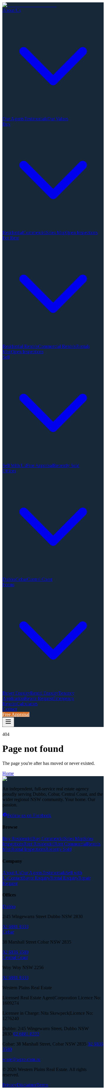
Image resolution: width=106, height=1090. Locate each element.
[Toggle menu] (8, 722)
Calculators (26, 703)
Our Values (57, 118)
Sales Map (55, 232)
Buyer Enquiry (16, 693)
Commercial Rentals (57, 346)
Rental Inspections (28, 849)
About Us (11, 872)
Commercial (34, 232)
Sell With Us (14, 465)
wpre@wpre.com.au (21, 1059)
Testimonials (35, 118)
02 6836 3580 (15, 952)
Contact (9, 709)
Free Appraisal (39, 465)
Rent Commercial (70, 843)
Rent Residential (38, 843)
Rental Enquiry (44, 693)
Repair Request (38, 698)
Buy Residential (17, 838)
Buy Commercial (48, 838)
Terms (42, 1084)
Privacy (9, 1084)
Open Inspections (81, 232)
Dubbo (8, 579)
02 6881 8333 (15, 926)
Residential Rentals (20, 346)
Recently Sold (66, 465)
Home (8, 773)
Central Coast (39, 579)
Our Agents (13, 118)
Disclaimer (26, 1084)
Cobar (21, 579)
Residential (12, 232)
